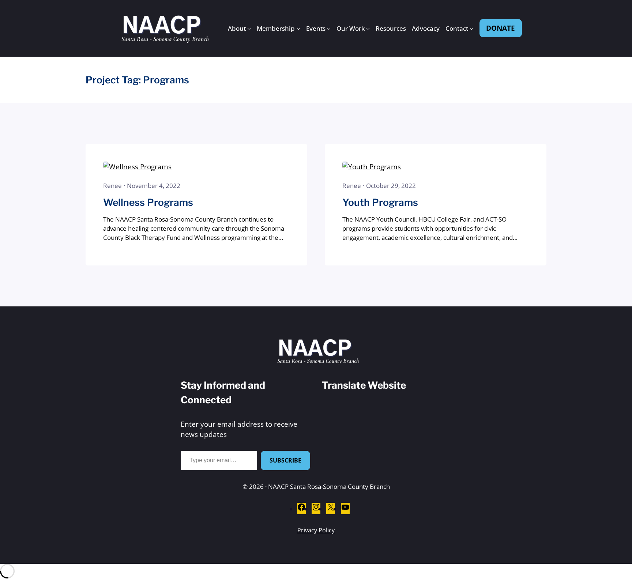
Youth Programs (380, 202)
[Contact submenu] (471, 28)
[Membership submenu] (298, 28)
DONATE (500, 28)
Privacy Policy (316, 530)
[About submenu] (249, 28)
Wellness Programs (148, 202)
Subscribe (285, 460)
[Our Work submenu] (368, 28)
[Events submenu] (329, 28)
